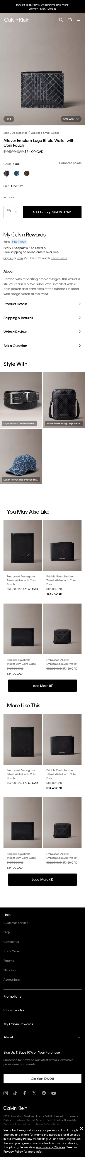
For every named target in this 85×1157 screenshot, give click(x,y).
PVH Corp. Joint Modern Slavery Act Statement (33, 1116)
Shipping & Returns (18, 317)
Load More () (42, 685)
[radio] (6, 173)
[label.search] (61, 19)
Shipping (9, 970)
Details (52, 8)
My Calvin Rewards (18, 1024)
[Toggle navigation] (78, 20)
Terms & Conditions (48, 1124)
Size (6, 186)
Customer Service (15, 922)
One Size (17, 186)
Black (16, 163)
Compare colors (70, 162)
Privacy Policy (13, 1151)
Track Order (11, 951)
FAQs (6, 932)
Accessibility (12, 979)
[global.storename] (16, 20)
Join (20, 258)
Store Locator (13, 1010)
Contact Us (11, 941)
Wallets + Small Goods (45, 132)
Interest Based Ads (29, 1120)
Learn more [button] (59, 258)
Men (43, 8)
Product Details (15, 304)
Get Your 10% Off (42, 1078)
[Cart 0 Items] (70, 19)
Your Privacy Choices (50, 1147)
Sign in (8, 258)
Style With (68, 119)
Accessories (19, 132)
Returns (8, 960)
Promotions (12, 996)
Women (33, 8)
